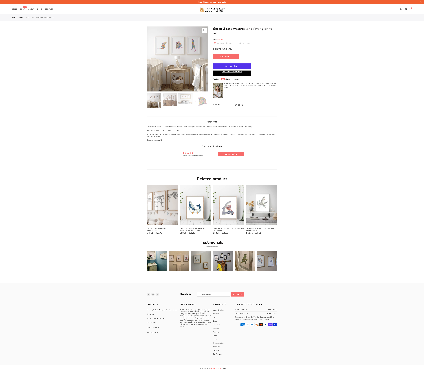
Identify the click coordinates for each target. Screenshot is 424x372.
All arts (20, 17)
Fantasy (216, 328)
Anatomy (216, 347)
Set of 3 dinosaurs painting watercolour (158, 229)
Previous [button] (152, 59)
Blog (39, 9)
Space (215, 336)
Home (14, 9)
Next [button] (202, 59)
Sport (215, 339)
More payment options (232, 72)
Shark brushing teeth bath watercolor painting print (228, 229)
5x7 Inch (220, 43)
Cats (214, 317)
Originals (216, 350)
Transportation (218, 343)
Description (212, 122)
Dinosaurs (216, 325)
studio (219, 368)
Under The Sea (218, 310)
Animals (216, 314)
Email (239, 105)
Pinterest (242, 105)
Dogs (215, 321)
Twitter (236, 105)
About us (150, 314)
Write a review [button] (231, 154)
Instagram (157, 294)
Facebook (232, 105)
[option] (177, 58)
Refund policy (152, 323)
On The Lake (217, 354)
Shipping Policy (152, 332)
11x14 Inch (246, 43)
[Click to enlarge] (204, 30)
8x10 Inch (233, 43)
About (31, 9)
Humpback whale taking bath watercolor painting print (192, 229)
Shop (23, 8)
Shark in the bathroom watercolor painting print (260, 229)
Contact (49, 9)
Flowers (216, 332)
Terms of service (153, 328)
